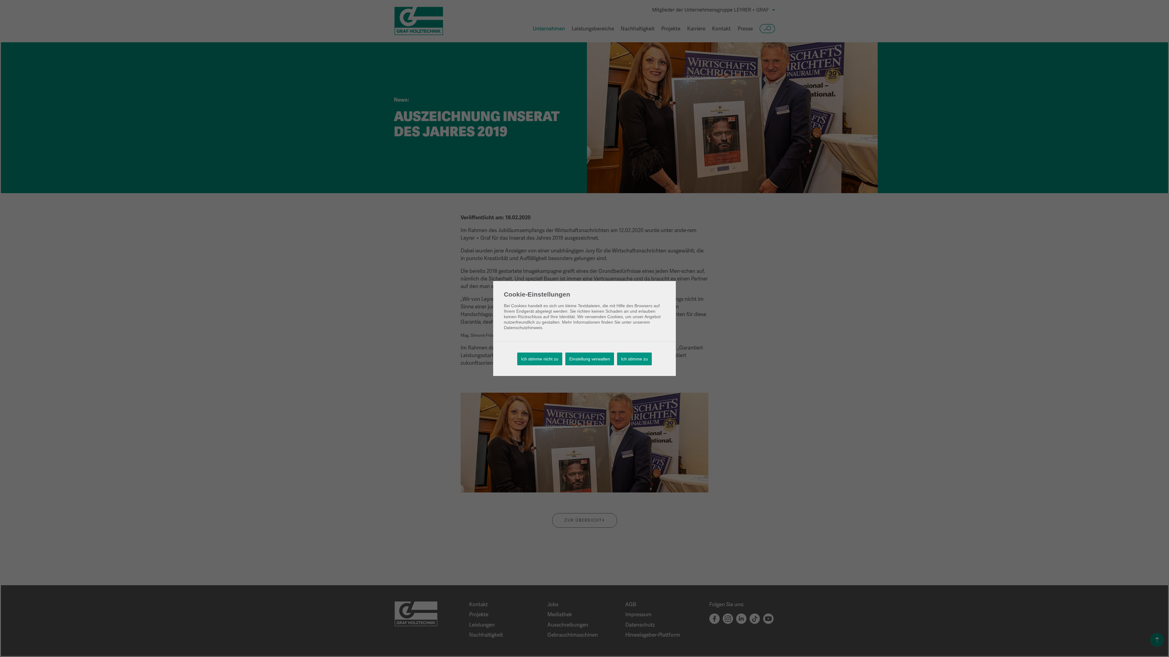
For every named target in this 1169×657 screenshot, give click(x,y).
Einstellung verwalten (589, 358)
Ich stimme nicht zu (539, 358)
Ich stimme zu (634, 358)
